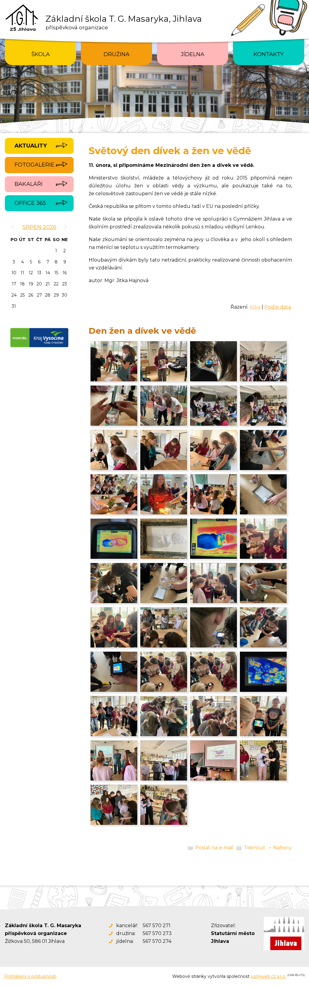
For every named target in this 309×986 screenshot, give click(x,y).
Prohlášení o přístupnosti (30, 976)
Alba (255, 307)
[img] (114, 380)
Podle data (277, 307)
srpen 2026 (39, 227)
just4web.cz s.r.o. (268, 976)
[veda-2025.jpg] (263, 380)
